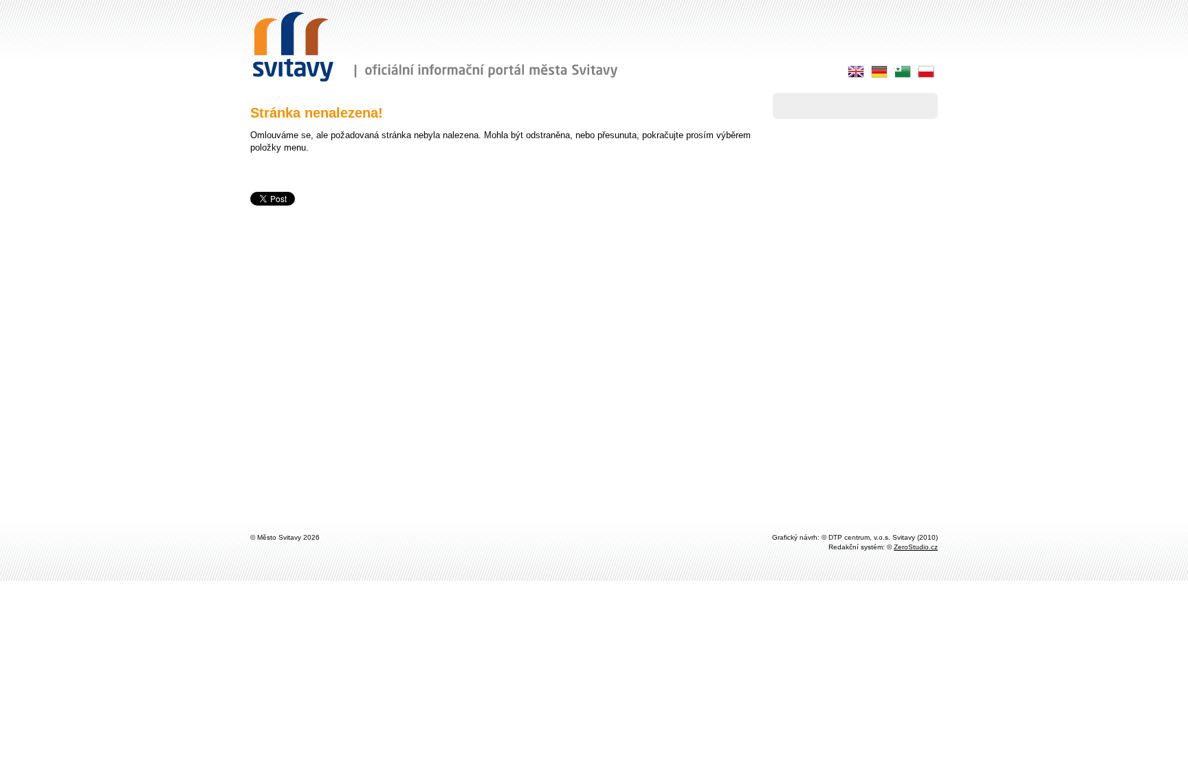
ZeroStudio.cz (916, 547)
